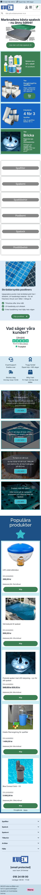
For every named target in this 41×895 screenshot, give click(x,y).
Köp (20, 589)
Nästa (25, 810)
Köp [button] (20, 643)
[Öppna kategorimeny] (30, 7)
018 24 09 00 (20, 876)
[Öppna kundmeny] (26, 7)
